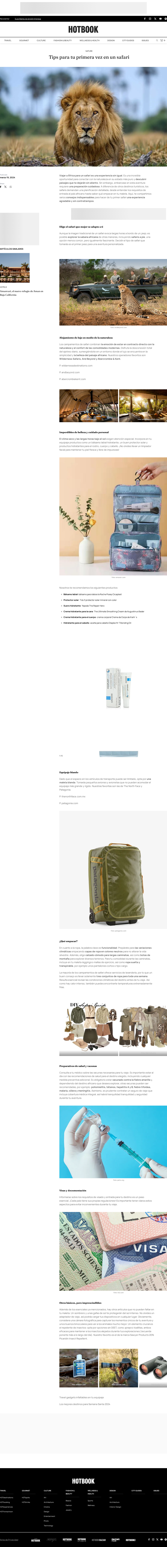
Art (45, 1530)
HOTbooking (5, 1534)
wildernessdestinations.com (77, 365)
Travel (7, 40)
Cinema (47, 1539)
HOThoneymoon (6, 1544)
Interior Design (115, 1539)
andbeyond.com (71, 372)
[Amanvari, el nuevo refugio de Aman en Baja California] (15, 268)
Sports (90, 1533)
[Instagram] (150, 18)
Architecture (49, 1534)
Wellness (91, 1538)
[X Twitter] (155, 18)
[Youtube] (160, 18)
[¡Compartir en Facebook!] (0, 187)
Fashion (69, 1538)
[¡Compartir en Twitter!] (5, 187)
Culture (41, 40)
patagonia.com (70, 803)
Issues (145, 40)
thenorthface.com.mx (73, 796)
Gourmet (24, 40)
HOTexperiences (6, 1539)
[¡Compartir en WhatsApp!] (11, 187)
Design (111, 40)
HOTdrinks (26, 1534)
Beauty (68, 1533)
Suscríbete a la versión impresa (28, 19)
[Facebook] (145, 18)
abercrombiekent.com (74, 379)
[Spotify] (165, 18)
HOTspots (26, 1530)
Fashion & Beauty (62, 40)
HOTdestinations (6, 1530)
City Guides (128, 40)
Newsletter (5, 19)
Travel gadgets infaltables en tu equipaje (81, 1397)
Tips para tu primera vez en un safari (89, 57)
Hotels (3, 287)
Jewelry (69, 1542)
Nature (89, 51)
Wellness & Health (89, 40)
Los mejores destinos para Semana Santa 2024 (84, 1404)
